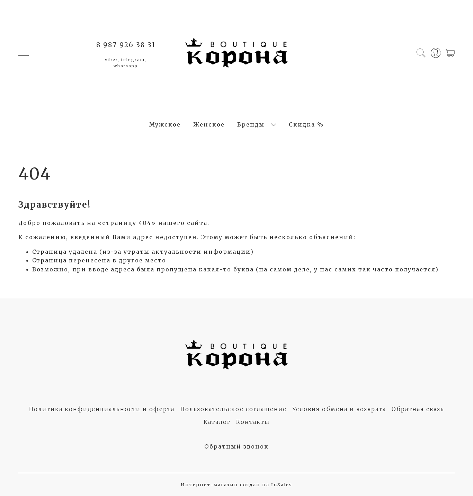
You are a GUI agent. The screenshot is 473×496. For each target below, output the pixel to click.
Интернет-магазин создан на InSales (236, 484)
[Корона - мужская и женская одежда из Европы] (236, 53)
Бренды (251, 124)
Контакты (253, 421)
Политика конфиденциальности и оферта (102, 409)
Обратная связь (418, 409)
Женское (209, 124)
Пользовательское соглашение (233, 409)
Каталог (217, 421)
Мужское (165, 124)
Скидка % (306, 124)
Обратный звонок (236, 446)
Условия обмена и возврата (339, 409)
